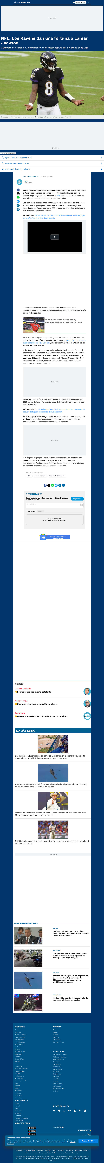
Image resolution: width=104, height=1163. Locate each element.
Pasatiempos (58, 1083)
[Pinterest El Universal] (80, 1111)
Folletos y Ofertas (59, 1057)
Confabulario (19, 1076)
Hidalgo (56, 1037)
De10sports (57, 1074)
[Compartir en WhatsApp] (18, 197)
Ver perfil (28, 183)
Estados (18, 1056)
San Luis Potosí (58, 1042)
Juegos (55, 1081)
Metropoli (18, 1054)
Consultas (18, 1098)
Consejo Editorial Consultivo (34, 1150)
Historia (28, 1153)
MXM (16, 1083)
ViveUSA (56, 1079)
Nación (17, 1030)
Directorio (19, 1150)
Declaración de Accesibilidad (42, 1153)
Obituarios (57, 1064)
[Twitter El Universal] (64, 1111)
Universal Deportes (31, 176)
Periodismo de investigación (20, 1038)
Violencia (61, 1150)
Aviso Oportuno (58, 1059)
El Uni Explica (20, 1042)
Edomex (56, 1030)
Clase (17, 1103)
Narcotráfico (19, 1059)
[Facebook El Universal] (59, 1111)
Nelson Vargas (21, 701)
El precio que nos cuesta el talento (34, 692)
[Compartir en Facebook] (18, 190)
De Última (18, 1111)
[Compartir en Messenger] (18, 201)
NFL (58, 196)
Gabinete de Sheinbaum (19, 1046)
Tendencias (19, 1078)
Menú (17, 1088)
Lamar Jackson (40, 476)
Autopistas (18, 1095)
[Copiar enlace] (18, 205)
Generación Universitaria (57, 1068)
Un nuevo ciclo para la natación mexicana (37, 704)
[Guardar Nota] (18, 209)
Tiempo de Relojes (21, 1118)
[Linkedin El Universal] (85, 1111)
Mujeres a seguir (20, 1035)
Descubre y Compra (60, 1054)
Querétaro (56, 1039)
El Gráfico (56, 1071)
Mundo (17, 1049)
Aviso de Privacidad (81, 1150)
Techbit (17, 1086)
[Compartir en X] (18, 193)
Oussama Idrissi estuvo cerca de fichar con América (42, 716)
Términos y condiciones (62, 1153)
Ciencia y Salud (20, 1081)
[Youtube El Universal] (69, 1111)
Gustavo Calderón (23, 688)
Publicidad (69, 1150)
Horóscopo (57, 1086)
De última (18, 1090)
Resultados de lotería (58, 1090)
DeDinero (56, 1076)
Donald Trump (20, 1052)
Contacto (75, 1153)
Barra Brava (20, 713)
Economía (18, 1066)
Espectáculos (19, 1071)
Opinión (19, 683)
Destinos (18, 1093)
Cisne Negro (19, 1120)
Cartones (18, 1064)
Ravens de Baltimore (56, 476)
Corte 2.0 (18, 1032)
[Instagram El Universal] (75, 1111)
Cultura (17, 1073)
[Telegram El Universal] (54, 1111)
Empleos (56, 1062)
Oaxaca (56, 1032)
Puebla (55, 1035)
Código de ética (50, 1150)
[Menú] (88, 2)
